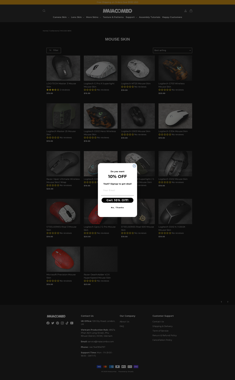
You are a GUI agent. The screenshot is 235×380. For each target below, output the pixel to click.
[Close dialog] (134, 165)
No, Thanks (117, 207)
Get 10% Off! (117, 200)
